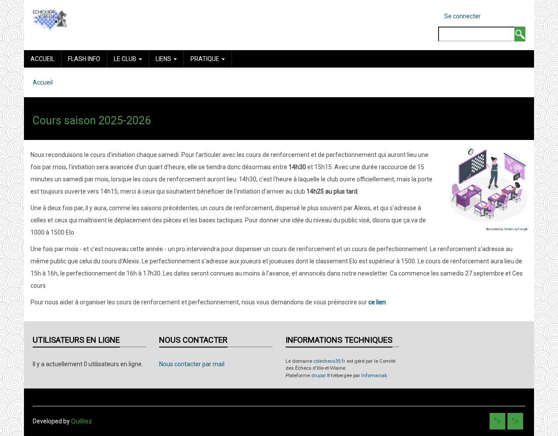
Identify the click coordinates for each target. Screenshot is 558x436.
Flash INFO (84, 58)
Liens (164, 58)
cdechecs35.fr (329, 361)
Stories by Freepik (515, 229)
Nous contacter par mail (192, 364)
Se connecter (462, 16)
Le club (126, 58)
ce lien (377, 302)
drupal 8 (320, 375)
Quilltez (81, 421)
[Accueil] (50, 19)
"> (497, 421)
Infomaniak (374, 375)
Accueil (42, 58)
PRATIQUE (206, 58)
